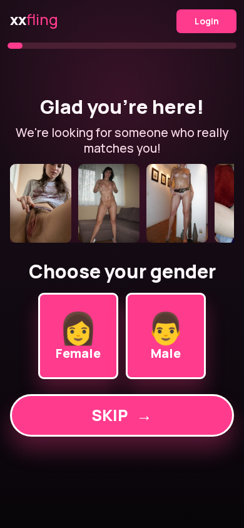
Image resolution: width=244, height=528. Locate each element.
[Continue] (122, 203)
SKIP (121, 415)
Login (207, 21)
